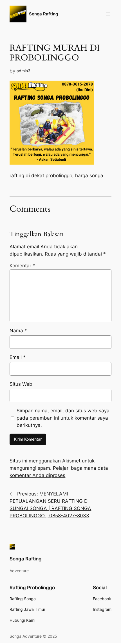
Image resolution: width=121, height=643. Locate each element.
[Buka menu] (108, 14)
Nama (18, 330)
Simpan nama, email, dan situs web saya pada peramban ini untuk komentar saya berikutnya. (63, 418)
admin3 (23, 70)
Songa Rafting (43, 14)
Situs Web (21, 384)
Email (18, 357)
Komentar (22, 265)
